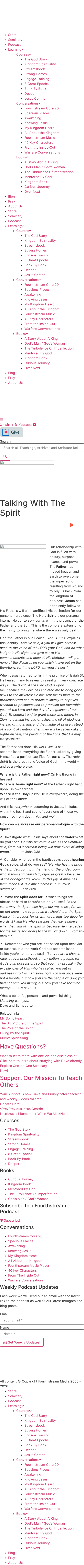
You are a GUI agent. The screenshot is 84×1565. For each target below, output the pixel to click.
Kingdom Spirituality (40, 64)
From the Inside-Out (39, 147)
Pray (11, 201)
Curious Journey (37, 187)
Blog (11, 196)
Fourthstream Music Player (28, 1265)
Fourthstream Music (39, 138)
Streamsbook (34, 69)
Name (4, 1327)
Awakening (32, 118)
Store (12, 35)
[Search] (5, 456)
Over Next (32, 191)
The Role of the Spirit (16, 1028)
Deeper (30, 93)
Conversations (27, 103)
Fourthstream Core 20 (41, 108)
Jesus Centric (34, 98)
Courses (22, 54)
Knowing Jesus (36, 123)
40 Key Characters (38, 142)
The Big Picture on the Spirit (21, 1023)
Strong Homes (35, 74)
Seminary (15, 40)
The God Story (35, 59)
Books (21, 157)
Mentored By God (38, 177)
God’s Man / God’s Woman (44, 167)
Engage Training (36, 79)
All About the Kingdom (42, 133)
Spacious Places (37, 113)
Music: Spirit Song (14, 1038)
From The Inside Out (23, 1275)
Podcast (14, 44)
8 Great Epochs (36, 84)
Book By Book (35, 89)
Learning (14, 49)
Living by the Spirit (14, 1033)
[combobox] (42, 447)
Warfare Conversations (42, 152)
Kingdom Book (35, 182)
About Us (15, 206)
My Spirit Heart (12, 1018)
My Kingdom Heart (39, 128)
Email (4, 1314)
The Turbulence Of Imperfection (49, 172)
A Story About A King (41, 162)
